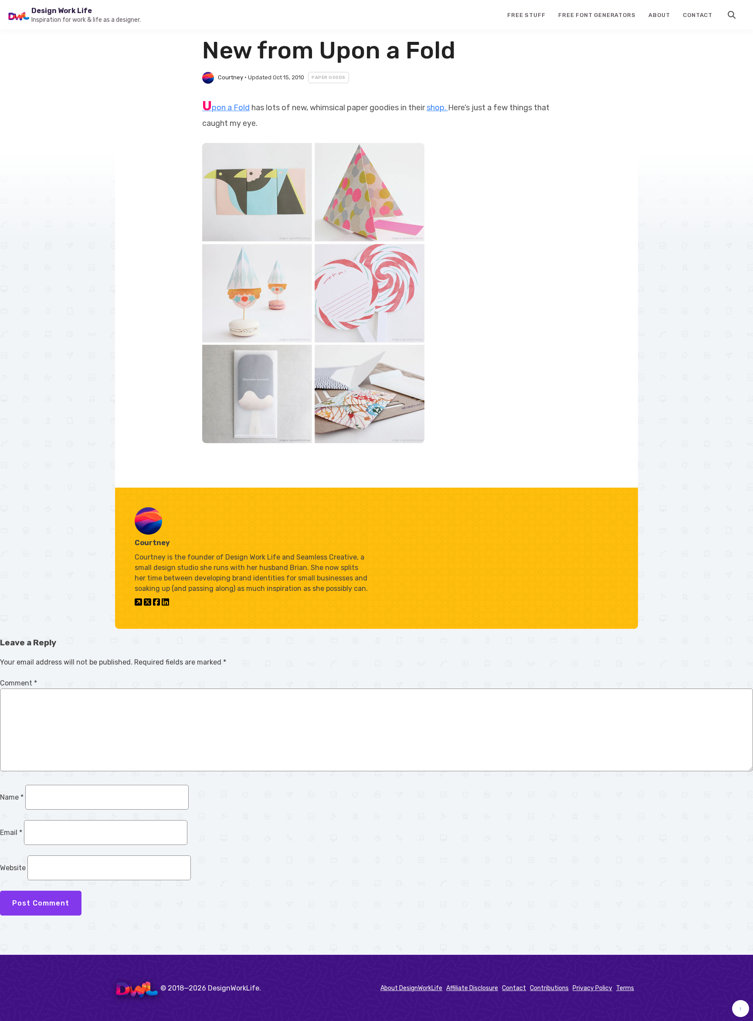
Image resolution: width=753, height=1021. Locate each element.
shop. (437, 107)
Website (13, 868)
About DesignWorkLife (411, 988)
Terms (625, 988)
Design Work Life (61, 11)
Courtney (230, 77)
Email (11, 832)
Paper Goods (329, 77)
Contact (697, 15)
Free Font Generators (596, 15)
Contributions (549, 988)
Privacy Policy (592, 988)
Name (12, 797)
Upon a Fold (226, 107)
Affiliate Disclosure (472, 988)
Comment (18, 683)
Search (732, 15)
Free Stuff (526, 15)
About (659, 15)
